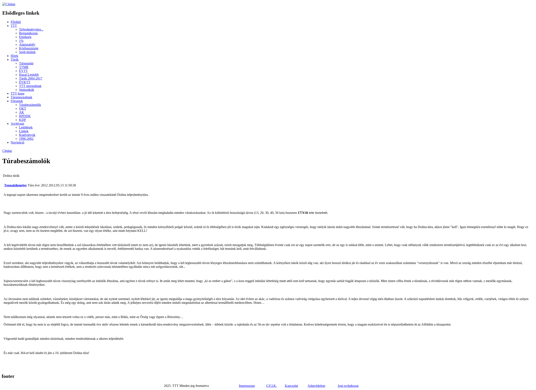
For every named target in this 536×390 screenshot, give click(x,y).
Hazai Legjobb (29, 74)
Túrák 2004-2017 (30, 78)
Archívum (17, 123)
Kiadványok (27, 135)
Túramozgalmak (21, 97)
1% (21, 40)
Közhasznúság (28, 48)
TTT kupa (17, 93)
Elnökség (25, 37)
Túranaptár (26, 63)
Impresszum (247, 385)
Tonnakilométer (15, 185)
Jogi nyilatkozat (348, 385)
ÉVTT (23, 71)
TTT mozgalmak (30, 86)
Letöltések (26, 127)
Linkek (23, 131)
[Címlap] (8, 4)
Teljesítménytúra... (31, 29)
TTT (14, 25)
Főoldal (16, 22)
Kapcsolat (291, 385)
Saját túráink (27, 52)
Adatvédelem (316, 385)
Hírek (14, 56)
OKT (22, 108)
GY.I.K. (271, 385)
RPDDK (25, 116)
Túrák (15, 59)
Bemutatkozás (28, 33)
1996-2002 (26, 138)
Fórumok (17, 101)
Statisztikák (26, 89)
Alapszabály (27, 44)
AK (21, 112)
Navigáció (17, 142)
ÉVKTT (24, 82)
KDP (22, 120)
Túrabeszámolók (30, 104)
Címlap (7, 151)
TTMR (23, 67)
